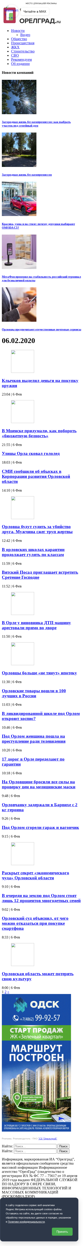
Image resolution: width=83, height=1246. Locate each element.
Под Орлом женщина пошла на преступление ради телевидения (33, 739)
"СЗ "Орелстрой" (47, 1138)
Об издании (20, 64)
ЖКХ (15, 47)
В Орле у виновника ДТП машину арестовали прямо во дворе (36, 625)
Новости (18, 31)
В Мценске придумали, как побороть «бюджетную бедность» (39, 433)
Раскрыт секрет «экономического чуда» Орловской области (35, 875)
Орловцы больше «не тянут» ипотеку (39, 672)
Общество (19, 39)
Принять (62, 1231)
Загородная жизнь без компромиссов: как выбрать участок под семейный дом (36, 123)
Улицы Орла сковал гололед (31, 453)
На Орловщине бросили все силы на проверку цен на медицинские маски (38, 784)
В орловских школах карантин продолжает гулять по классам (33, 552)
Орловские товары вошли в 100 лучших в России (34, 693)
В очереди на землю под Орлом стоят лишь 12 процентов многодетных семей (41, 898)
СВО (15, 55)
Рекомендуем (21, 59)
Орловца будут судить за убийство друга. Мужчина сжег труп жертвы (37, 529)
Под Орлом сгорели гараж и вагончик (40, 827)
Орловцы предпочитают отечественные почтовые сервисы (41, 329)
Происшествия (22, 43)
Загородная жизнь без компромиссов (27, 174)
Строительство (23, 51)
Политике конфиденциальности (26, 1221)
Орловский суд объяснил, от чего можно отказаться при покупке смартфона (35, 923)
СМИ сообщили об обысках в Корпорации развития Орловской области (36, 476)
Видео (25, 35)
